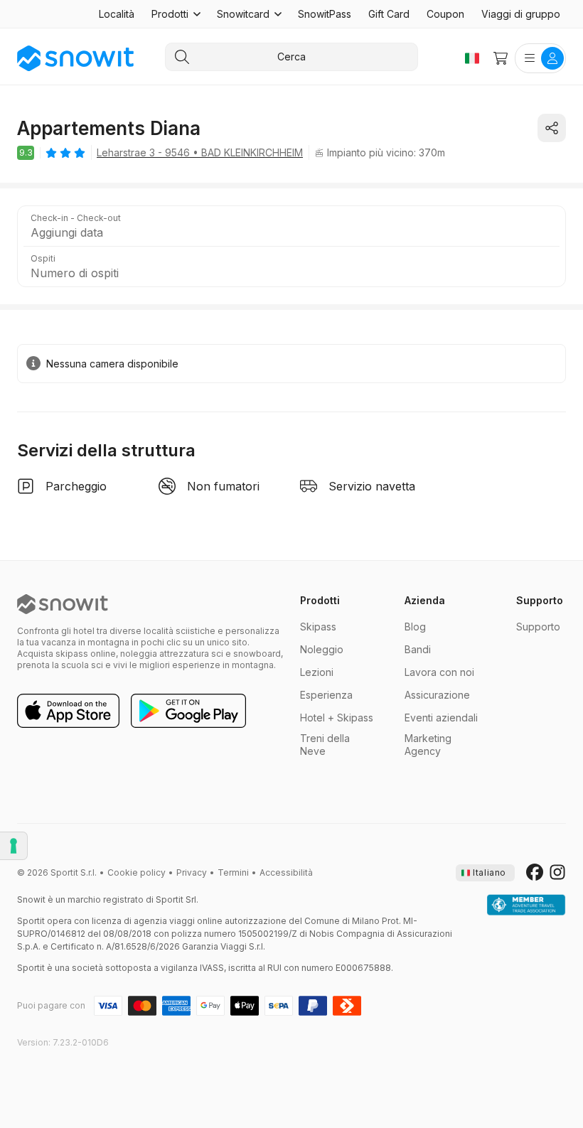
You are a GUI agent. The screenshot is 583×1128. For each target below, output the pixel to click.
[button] (175, 14)
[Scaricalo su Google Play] (188, 711)
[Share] (551, 128)
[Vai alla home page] (62, 604)
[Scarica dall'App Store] (68, 711)
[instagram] (557, 873)
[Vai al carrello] (500, 58)
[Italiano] (472, 58)
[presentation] (485, 872)
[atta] (526, 905)
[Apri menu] (540, 58)
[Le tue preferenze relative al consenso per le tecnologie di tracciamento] (13, 845)
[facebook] (534, 873)
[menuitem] (116, 14)
